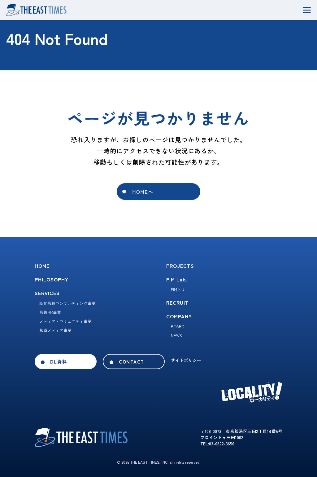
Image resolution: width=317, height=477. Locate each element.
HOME (42, 265)
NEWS (176, 335)
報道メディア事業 (55, 330)
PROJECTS (180, 265)
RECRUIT (177, 302)
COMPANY (179, 316)
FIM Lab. (176, 279)
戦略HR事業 (50, 312)
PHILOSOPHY (51, 279)
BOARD (178, 326)
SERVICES (47, 293)
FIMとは (178, 290)
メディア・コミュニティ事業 (65, 321)
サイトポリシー (186, 360)
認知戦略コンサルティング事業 (67, 303)
